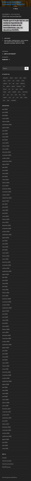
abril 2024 (5, 176)
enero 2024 (5, 185)
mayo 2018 (5, 393)
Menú (16, 8)
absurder (5, 78)
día (13, 83)
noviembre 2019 (6, 338)
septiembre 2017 (6, 418)
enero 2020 (5, 332)
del (10, 83)
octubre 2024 (6, 158)
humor (5, 89)
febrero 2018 (5, 402)
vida (21, 97)
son (12, 94)
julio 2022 (5, 240)
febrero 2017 (5, 424)
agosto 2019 (5, 347)
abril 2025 (5, 140)
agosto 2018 (5, 384)
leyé (22, 40)
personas (25, 92)
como (8, 80)
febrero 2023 (5, 219)
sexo (23, 43)
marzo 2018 (5, 399)
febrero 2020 (5, 329)
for (4, 86)
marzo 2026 (5, 118)
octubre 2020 (6, 305)
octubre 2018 (5, 378)
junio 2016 (5, 445)
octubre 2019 (5, 341)
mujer (26, 40)
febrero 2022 (5, 256)
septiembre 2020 (7, 308)
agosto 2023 (5, 201)
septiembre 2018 (6, 381)
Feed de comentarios (7, 464)
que (8, 94)
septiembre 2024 (7, 161)
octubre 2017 (5, 415)
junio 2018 (5, 390)
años (24, 78)
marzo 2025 (5, 143)
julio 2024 (5, 167)
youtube (13, 100)
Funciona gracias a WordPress (9, 477)
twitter (5, 97)
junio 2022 (5, 243)
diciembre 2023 (6, 189)
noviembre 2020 (6, 302)
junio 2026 (5, 112)
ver (13, 97)
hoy (24, 86)
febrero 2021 (5, 292)
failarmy (22, 83)
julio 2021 (4, 277)
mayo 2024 (5, 173)
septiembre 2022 (7, 234)
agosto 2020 (5, 311)
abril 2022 (5, 250)
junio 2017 (5, 421)
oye (5, 41)
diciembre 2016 (6, 427)
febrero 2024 (5, 182)
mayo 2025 (5, 136)
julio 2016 (4, 442)
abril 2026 (5, 115)
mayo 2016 (5, 448)
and (21, 78)
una (10, 97)
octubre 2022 (5, 231)
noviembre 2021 (6, 265)
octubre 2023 (6, 195)
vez (17, 97)
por (4, 94)
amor (16, 78)
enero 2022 (5, 259)
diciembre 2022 (6, 225)
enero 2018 (5, 405)
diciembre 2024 (6, 152)
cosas (17, 80)
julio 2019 (4, 350)
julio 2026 (5, 109)
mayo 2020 (5, 320)
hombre (19, 86)
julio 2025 (5, 130)
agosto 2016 (5, 439)
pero (19, 92)
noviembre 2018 (6, 375)
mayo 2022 (5, 247)
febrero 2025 (5, 146)
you (4, 100)
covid (22, 80)
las (9, 89)
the (20, 94)
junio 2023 (5, 207)
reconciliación (19, 41)
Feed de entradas (6, 461)
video (25, 97)
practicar (10, 41)
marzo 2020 (5, 326)
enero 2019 (5, 369)
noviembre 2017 (6, 412)
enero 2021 (5, 295)
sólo (16, 94)
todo (24, 94)
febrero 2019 (5, 366)
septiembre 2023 (7, 198)
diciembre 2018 (6, 372)
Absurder (7, 38)
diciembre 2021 (6, 262)
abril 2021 (4, 286)
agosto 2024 (5, 164)
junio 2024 (5, 170)
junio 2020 (5, 317)
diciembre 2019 (6, 335)
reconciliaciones (9, 43)
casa (4, 80)
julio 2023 (5, 204)
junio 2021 (5, 280)
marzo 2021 (5, 289)
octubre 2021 (5, 268)
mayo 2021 (5, 283)
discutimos (8, 40)
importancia (16, 40)
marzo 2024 (5, 179)
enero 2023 (5, 222)
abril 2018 (5, 396)
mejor (21, 89)
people (14, 92)
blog (18, 14)
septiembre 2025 (7, 124)
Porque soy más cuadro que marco (13, 3)
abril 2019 (5, 360)
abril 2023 (5, 213)
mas (17, 89)
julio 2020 (5, 314)
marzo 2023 (5, 216)
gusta (13, 86)
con (13, 80)
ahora (11, 78)
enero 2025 (5, 149)
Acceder (4, 458)
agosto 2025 (5, 127)
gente (8, 86)
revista (18, 43)
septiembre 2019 (6, 344)
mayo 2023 (5, 210)
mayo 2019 (5, 357)
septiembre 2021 (6, 271)
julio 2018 (4, 387)
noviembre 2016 (6, 430)
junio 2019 (5, 353)
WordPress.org (6, 467)
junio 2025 (5, 134)
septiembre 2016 (6, 436)
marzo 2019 (5, 363)
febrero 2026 (5, 121)
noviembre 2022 (6, 228)
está (17, 83)
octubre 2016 (5, 433)
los (13, 89)
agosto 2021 (5, 274)
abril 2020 (5, 323)
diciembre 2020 (6, 298)
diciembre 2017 (6, 408)
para (9, 92)
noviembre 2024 (6, 155)
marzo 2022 (5, 253)
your (8, 100)
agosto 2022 (5, 237)
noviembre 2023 (6, 191)
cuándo (5, 83)
